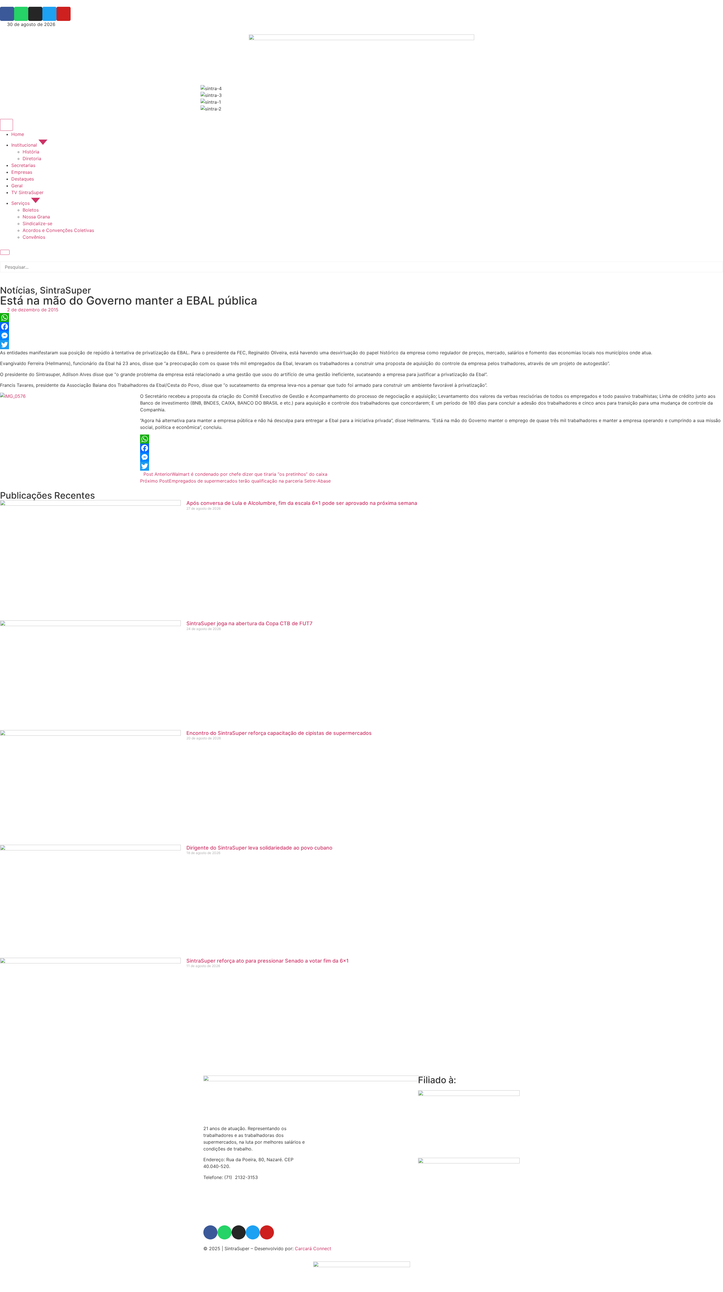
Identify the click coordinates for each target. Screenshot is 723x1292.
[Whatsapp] (224, 1232)
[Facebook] (361, 326)
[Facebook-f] (210, 1232)
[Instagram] (239, 1232)
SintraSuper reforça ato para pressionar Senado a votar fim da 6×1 (267, 961)
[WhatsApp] (361, 317)
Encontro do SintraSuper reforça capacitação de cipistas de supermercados (279, 733)
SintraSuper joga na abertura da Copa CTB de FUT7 (249, 623)
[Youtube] (267, 1232)
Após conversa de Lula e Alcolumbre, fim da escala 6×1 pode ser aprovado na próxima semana (301, 503)
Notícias (17, 290)
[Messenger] (361, 335)
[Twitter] (361, 344)
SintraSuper (65, 290)
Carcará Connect (313, 1248)
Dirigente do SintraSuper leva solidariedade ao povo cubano (259, 848)
